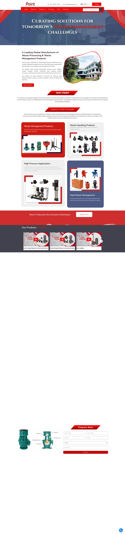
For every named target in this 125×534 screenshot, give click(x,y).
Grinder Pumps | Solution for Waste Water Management (62, 248)
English (84, 4)
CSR (58, 9)
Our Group (51, 9)
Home (26, 9)
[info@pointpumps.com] (63, 4)
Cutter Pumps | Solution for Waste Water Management (35, 248)
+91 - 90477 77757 (55, 4)
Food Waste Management (82, 195)
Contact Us (66, 9)
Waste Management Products (38, 126)
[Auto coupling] (88, 239)
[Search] (101, 9)
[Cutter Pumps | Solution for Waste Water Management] (35, 239)
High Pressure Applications (37, 163)
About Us (33, 9)
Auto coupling (80, 248)
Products (41, 9)
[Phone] (121, 530)
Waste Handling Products (82, 125)
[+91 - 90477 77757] (48, 4)
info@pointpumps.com (71, 4)
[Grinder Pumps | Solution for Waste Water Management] (62, 239)
